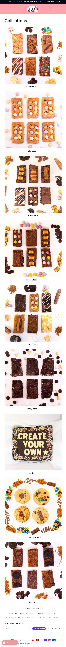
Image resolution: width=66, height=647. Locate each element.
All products (31, 86)
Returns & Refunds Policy (47, 613)
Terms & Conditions (44, 617)
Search (11, 613)
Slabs (31, 473)
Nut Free (32, 344)
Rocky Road (31, 409)
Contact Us (56, 617)
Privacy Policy (30, 617)
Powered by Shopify (26, 643)
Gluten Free (31, 280)
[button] (4, 9)
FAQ (16, 613)
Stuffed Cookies (31, 537)
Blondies (32, 151)
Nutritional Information (14, 617)
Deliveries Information (28, 613)
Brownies (32, 215)
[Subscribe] (29, 628)
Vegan (32, 602)
